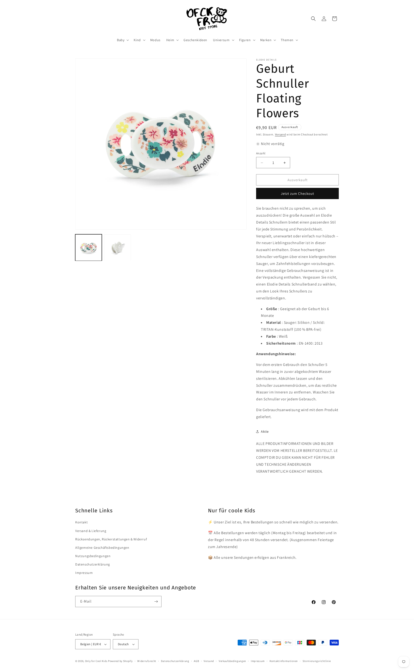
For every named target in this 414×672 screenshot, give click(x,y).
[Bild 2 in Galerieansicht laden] (117, 247)
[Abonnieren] (156, 601)
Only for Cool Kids (96, 661)
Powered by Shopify (120, 661)
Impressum (84, 573)
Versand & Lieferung (90, 531)
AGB (196, 661)
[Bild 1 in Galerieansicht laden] (88, 247)
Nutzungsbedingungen (92, 556)
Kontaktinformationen (284, 661)
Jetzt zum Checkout (297, 193)
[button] (122, 40)
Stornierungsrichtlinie (317, 661)
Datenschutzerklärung (92, 564)
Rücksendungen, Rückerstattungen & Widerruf (111, 539)
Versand (280, 134)
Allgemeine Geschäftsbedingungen (102, 547)
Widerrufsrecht (146, 661)
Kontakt (81, 522)
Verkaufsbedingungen (232, 661)
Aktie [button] (265, 431)
